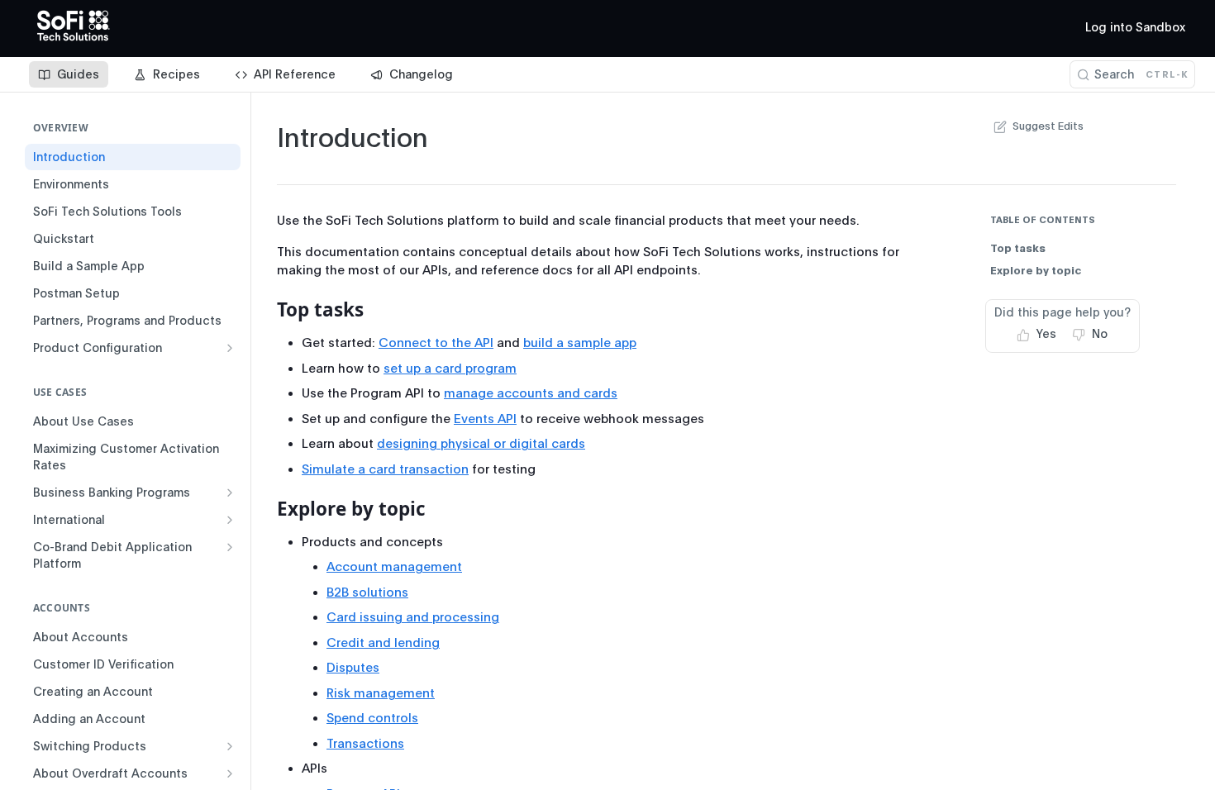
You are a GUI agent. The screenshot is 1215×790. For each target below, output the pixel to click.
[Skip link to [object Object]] (266, 310)
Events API (485, 419)
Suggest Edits (1048, 126)
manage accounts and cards (530, 393)
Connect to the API (436, 343)
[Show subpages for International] (229, 519)
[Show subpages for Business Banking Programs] (229, 492)
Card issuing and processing (412, 617)
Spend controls (372, 718)
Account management (394, 566)
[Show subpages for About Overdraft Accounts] (229, 773)
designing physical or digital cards (481, 443)
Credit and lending (383, 642)
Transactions (365, 743)
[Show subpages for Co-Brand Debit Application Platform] (229, 547)
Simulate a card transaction (385, 469)
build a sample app (579, 343)
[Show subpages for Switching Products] (229, 746)
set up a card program (450, 368)
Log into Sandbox (1135, 27)
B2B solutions (367, 592)
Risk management (380, 693)
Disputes (352, 667)
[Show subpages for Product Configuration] (229, 348)
